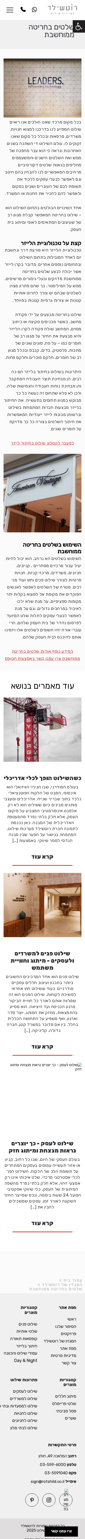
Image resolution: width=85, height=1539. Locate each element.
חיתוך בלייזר (26, 1346)
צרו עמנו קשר (61, 1531)
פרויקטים (68, 1333)
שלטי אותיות (26, 1331)
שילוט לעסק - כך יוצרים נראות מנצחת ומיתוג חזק (42, 1147)
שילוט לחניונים (24, 1420)
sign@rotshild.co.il (47, 1481)
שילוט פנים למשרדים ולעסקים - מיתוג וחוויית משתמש (42, 960)
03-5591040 (56, 1473)
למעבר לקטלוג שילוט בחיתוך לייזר (42, 443)
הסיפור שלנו (65, 1326)
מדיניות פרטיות (63, 1355)
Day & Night (25, 1360)
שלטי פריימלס (64, 1403)
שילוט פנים (28, 1324)
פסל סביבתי (66, 1411)
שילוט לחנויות (25, 1413)
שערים (70, 1418)
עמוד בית (73, 1280)
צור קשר (69, 1363)
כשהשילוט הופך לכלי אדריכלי (42, 778)
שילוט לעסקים (25, 1391)
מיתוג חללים (65, 1396)
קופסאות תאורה (23, 1338)
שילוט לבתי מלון (23, 1427)
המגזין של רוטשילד (62, 1284)
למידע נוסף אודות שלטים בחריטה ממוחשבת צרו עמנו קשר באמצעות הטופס (42, 655)
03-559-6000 (53, 1464)
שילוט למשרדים (23, 1398)
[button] (79, 26)
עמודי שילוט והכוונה (20, 1353)
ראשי (71, 1319)
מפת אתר (68, 1348)
